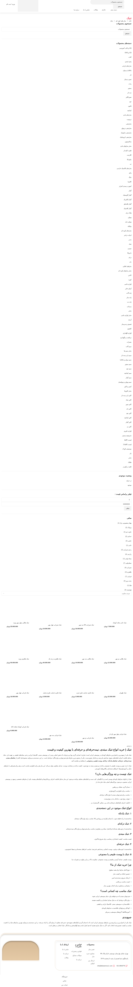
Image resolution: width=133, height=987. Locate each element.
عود (130, 101)
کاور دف (128, 409)
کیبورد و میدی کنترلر (125, 186)
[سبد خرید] (28, 4)
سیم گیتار (128, 377)
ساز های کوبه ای (120, 21)
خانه (129, 21)
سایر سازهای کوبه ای (124, 271)
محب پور (128, 581)
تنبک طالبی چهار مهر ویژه (21, 623)
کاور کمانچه (127, 418)
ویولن (129, 217)
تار (130, 75)
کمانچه (129, 110)
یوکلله (129, 226)
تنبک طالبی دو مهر (120, 659)
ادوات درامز (127, 235)
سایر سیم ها (127, 351)
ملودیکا (129, 159)
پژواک (129, 527)
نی (130, 164)
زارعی (129, 554)
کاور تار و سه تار (126, 395)
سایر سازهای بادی (125, 146)
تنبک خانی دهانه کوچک (119, 623)
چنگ (130, 177)
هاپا (130, 585)
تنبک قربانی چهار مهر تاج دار (117, 734)
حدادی (129, 536)
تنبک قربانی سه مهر (55, 735)
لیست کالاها (127, 440)
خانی (129, 545)
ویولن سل (128, 222)
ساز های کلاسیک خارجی (124, 168)
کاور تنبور (128, 404)
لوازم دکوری (127, 431)
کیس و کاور (127, 386)
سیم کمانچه (127, 373)
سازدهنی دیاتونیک (126, 133)
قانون (129, 106)
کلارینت (129, 155)
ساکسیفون (128, 141)
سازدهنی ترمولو (126, 128)
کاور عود (128, 413)
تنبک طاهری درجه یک (55, 659)
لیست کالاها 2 (127, 444)
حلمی (129, 541)
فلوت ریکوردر (127, 467)
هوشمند (129, 590)
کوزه (130, 280)
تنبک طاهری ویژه (24, 659)
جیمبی (129, 248)
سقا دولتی (128, 558)
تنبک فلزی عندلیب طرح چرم (85, 693)
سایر (130, 311)
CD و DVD (128, 52)
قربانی (129, 576)
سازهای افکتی (127, 266)
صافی (127, 508)
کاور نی (129, 426)
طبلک (129, 462)
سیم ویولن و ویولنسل (124, 382)
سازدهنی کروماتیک (125, 137)
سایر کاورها (127, 391)
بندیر (130, 239)
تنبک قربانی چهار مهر (22, 693)
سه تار (129, 93)
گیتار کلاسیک (127, 208)
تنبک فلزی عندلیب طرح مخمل (52, 693)
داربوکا (129, 253)
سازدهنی (128, 124)
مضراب (129, 342)
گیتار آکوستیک (127, 195)
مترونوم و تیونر (126, 435)
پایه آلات (128, 293)
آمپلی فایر (128, 288)
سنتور (129, 88)
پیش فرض (128, 61)
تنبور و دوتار (127, 79)
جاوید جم (128, 532)
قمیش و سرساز (126, 324)
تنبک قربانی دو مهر (88, 738)
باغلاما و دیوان (127, 70)
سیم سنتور (128, 364)
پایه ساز (129, 297)
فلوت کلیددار (127, 150)
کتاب (130, 57)
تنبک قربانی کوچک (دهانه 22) (20, 727)
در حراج (129, 480)
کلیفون (129, 328)
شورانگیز (128, 97)
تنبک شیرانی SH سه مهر (86, 625)
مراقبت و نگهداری (125, 337)
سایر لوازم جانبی (126, 315)
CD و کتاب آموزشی (125, 48)
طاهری (129, 572)
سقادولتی (128, 563)
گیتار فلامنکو (127, 204)
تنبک (130, 244)
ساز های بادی (127, 115)
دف (130, 262)
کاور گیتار (128, 422)
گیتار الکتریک (127, 199)
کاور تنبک (128, 400)
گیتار (130, 190)
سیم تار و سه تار (126, 355)
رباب (130, 84)
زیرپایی (129, 306)
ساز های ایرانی (126, 66)
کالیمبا (129, 182)
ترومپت (129, 119)
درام (130, 257)
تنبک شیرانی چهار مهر (55, 625)
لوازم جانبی (127, 284)
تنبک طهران (122, 693)
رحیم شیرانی (127, 550)
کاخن (129, 275)
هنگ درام (128, 213)
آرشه (129, 320)
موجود (129, 485)
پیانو (130, 173)
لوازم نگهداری (127, 333)
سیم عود (128, 369)
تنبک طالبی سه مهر (88, 659)
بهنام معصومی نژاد (125, 523)
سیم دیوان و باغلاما (125, 360)
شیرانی (129, 567)
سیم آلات (128, 346)
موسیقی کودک (126, 449)
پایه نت (129, 302)
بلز (130, 453)
